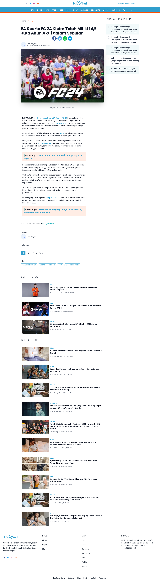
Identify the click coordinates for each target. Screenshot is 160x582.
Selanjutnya (38, 253)
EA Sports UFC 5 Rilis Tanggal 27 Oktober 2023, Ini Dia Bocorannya (73, 325)
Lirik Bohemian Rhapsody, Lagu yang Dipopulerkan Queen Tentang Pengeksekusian (125, 60)
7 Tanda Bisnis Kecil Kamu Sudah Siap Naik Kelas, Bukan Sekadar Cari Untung (75, 388)
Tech (68, 10)
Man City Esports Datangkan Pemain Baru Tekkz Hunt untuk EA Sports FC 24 (74, 288)
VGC (33, 140)
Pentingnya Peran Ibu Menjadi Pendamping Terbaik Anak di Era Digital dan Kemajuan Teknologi (76, 517)
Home (23, 21)
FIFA (62, 133)
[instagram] (34, 3)
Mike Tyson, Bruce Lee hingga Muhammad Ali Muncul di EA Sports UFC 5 (75, 307)
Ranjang (84, 10)
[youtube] (38, 3)
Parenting (54, 403)
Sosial (122, 10)
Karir (85, 578)
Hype (47, 10)
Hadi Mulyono (32, 44)
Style (53, 10)
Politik (113, 10)
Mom (61, 10)
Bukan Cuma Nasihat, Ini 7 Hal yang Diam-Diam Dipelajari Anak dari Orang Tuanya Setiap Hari (75, 407)
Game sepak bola (45, 118)
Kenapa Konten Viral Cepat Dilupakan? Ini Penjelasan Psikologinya (73, 480)
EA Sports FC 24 (60, 118)
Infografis (95, 10)
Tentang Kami (59, 578)
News (32, 10)
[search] (131, 10)
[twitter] (30, 3)
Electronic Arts (60, 123)
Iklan (79, 578)
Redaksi (71, 578)
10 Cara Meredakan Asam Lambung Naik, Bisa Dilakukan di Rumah (76, 352)
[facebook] (26, 3)
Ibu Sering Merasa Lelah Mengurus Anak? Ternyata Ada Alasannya (74, 370)
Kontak (93, 578)
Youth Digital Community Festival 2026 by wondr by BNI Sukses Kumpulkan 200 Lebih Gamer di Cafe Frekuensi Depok (75, 426)
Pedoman (103, 578)
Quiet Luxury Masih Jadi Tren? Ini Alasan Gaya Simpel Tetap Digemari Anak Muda (73, 462)
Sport (75, 10)
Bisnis (39, 10)
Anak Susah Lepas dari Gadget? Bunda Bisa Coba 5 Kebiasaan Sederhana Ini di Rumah (73, 443)
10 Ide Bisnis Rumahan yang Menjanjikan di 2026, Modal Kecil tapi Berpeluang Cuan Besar (74, 498)
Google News (48, 223)
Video (105, 10)
